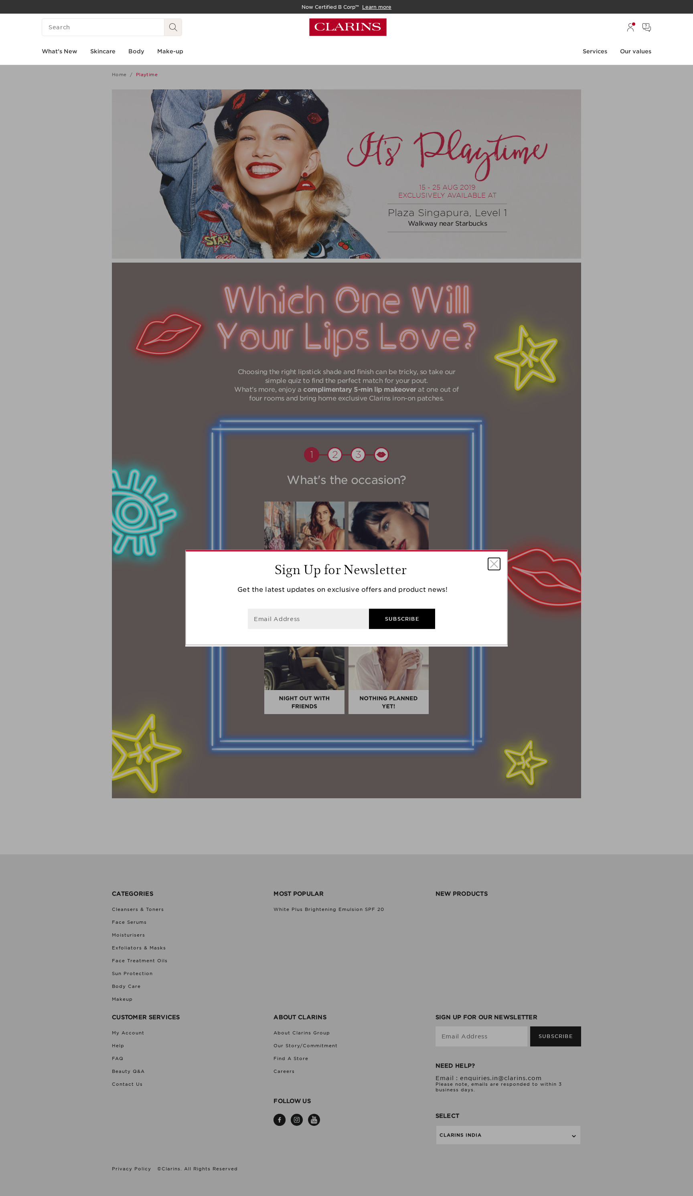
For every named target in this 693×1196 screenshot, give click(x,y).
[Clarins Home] (348, 27)
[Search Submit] (173, 27)
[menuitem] (630, 27)
